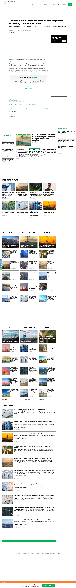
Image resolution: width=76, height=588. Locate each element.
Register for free (28, 88)
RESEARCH (52, 1)
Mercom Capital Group (46, 553)
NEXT (46, 108)
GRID (36, 4)
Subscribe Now (48, 585)
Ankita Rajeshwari (19, 30)
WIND (50, 4)
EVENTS (57, 1)
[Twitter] (6, 1)
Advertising (18, 553)
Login (69, 4)
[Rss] (4, 1)
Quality (24, 104)
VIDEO (59, 4)
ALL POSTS (28, 108)
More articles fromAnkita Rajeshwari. (18, 101)
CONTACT (72, 1)
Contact (32, 553)
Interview (20, 104)
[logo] (4, 4)
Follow (10, 59)
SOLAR (32, 4)
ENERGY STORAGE (43, 4)
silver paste (33, 104)
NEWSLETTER (62, 1)
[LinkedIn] (9, 1)
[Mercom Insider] (45, 1)
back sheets (11, 104)
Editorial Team (26, 553)
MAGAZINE (64, 4)
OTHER (54, 4)
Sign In (34, 86)
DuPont (16, 104)
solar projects (38, 104)
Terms (58, 553)
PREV (10, 108)
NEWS (40, 1)
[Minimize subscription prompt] (74, 585)
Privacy (53, 553)
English (11, 1)
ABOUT (67, 1)
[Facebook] (2, 1)
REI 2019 (28, 104)
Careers (37, 553)
